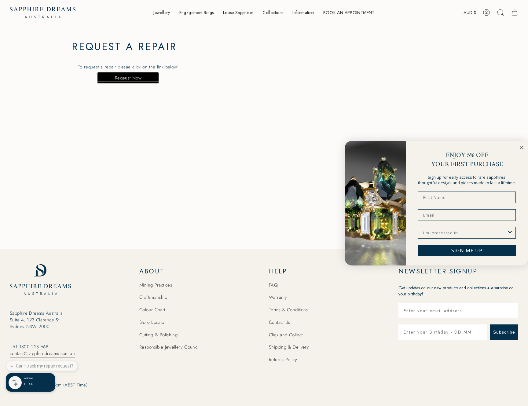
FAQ (273, 285)
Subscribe (504, 332)
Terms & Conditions (288, 309)
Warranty (278, 297)
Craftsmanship (153, 297)
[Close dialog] (521, 147)
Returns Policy (283, 359)
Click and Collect (285, 334)
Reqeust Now (128, 78)
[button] (161, 12)
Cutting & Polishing (158, 334)
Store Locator (152, 322)
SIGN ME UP (466, 250)
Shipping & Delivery (289, 347)
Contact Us (279, 322)
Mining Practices (155, 285)
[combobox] (465, 232)
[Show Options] (510, 232)
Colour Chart (152, 309)
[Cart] (515, 12)
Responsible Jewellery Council (169, 347)
